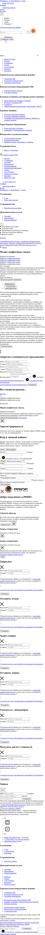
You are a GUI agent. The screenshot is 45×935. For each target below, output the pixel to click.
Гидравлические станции (13, 91)
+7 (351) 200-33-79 (17, 839)
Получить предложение (9, 418)
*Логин (3, 468)
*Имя (2, 463)
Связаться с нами (7, 39)
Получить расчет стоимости (11, 280)
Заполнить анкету (10, 861)
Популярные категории (10, 226)
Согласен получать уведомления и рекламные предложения (21, 590)
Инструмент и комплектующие (22, 241)
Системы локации (10, 92)
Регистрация (10, 449)
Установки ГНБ (9, 79)
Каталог (7, 61)
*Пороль (3, 475)
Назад (4, 247)
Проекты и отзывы (11, 174)
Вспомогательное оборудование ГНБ (17, 900)
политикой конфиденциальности (12, 380)
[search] (33, 31)
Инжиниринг (9, 164)
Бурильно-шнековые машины (14, 116)
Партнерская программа (12, 168)
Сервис (6, 65)
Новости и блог (9, 59)
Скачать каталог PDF (10, 155)
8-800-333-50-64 (10, 837)
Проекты (7, 69)
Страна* (3, 369)
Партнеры (7, 853)
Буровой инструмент (11, 140)
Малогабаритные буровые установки (17, 101)
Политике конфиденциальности (11, 554)
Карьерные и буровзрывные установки (18, 130)
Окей (3, 557)
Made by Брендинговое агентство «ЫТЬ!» (15, 924)
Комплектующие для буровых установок (18, 142)
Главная (3, 241)
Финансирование (10, 166)
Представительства (11, 200)
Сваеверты (8, 104)
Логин (2, 452)
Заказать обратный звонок (9, 926)
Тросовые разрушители (12, 83)
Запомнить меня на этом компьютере (19, 459)
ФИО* (2, 362)
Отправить (32, 385)
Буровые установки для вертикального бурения (21, 902)
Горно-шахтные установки (13, 128)
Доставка (7, 162)
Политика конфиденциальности (11, 922)
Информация (9, 284)
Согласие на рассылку (31, 922)
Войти (3, 461)
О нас (6, 198)
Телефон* (3, 364)
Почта (2, 367)
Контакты (7, 71)
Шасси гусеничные (11, 150)
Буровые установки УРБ (13, 102)
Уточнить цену (6, 346)
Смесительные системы (12, 138)
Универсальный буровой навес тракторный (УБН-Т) (23, 106)
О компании (8, 63)
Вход (2, 449)
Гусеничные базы (10, 911)
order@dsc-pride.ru (10, 841)
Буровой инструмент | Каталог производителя (20, 242)
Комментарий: (5, 377)
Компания (3, 372)
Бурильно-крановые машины (14, 114)
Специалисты (9, 851)
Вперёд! (3, 509)
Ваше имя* (4, 570)
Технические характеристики (10, 287)
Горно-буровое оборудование (14, 907)
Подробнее (23, 418)
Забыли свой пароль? (14, 461)
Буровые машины (10, 904)
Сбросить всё (5, 524)
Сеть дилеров (9, 67)
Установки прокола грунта (13, 81)
